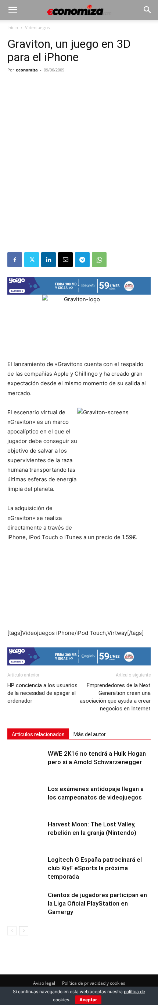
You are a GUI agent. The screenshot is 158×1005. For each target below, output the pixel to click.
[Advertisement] (79, 169)
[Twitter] (31, 259)
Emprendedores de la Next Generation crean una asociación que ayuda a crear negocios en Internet (115, 697)
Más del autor (89, 734)
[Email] (65, 259)
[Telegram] (82, 259)
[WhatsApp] (99, 259)
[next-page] (23, 930)
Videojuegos (37, 27)
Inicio (12, 27)
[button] (12, 10)
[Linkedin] (48, 259)
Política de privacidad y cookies (93, 983)
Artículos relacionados (38, 734)
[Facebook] (14, 259)
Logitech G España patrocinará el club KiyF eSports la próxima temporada (95, 868)
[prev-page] (12, 930)
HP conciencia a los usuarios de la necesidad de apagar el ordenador (42, 693)
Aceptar (88, 999)
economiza (27, 70)
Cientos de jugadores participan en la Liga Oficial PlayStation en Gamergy (97, 903)
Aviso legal (44, 983)
